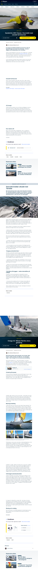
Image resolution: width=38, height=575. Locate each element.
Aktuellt (2, 6)
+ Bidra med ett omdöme (25, 144)
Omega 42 (10, 362)
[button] (31, 421)
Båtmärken (22, 6)
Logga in (35, 1)
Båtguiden (6, 6)
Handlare (32, 6)
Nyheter (16, 4)
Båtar (2, 4)
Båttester (18, 6)
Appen (13, 4)
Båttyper (28, 6)
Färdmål (5, 4)
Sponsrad (8, 292)
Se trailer (6, 37)
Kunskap (9, 4)
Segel (12, 539)
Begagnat (8, 539)
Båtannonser (12, 6)
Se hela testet (26, 37)
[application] (19, 18)
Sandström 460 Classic (23, 53)
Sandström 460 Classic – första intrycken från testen (15, 88)
